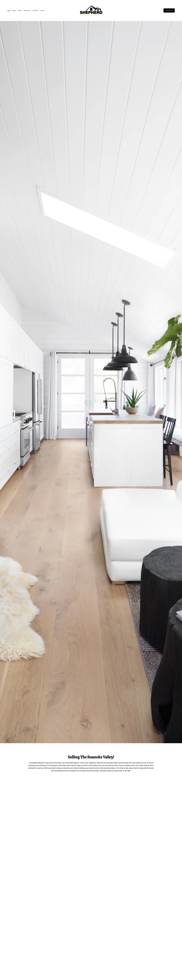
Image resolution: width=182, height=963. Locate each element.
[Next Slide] (180, 382)
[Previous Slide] (2, 382)
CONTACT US (169, 10)
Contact (42, 10)
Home (8, 10)
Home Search (27, 10)
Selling (14, 10)
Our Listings (35, 10)
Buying (19, 10)
